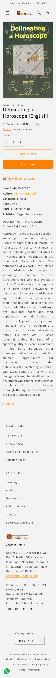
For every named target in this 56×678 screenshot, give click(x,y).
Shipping (7, 129)
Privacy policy (42, 659)
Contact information (30, 670)
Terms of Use (14, 435)
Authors (11, 490)
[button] (7, 13)
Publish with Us (15, 506)
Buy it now (28, 164)
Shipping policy (40, 664)
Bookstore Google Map (21, 575)
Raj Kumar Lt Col (25, 193)
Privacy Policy (14, 443)
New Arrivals (14, 498)
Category (11, 482)
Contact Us (13, 514)
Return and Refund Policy (22, 451)
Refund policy (24, 659)
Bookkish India (25, 654)
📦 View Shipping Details (19, 178)
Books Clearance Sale (19, 522)
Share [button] (9, 403)
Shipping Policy (15, 459)
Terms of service (19, 664)
